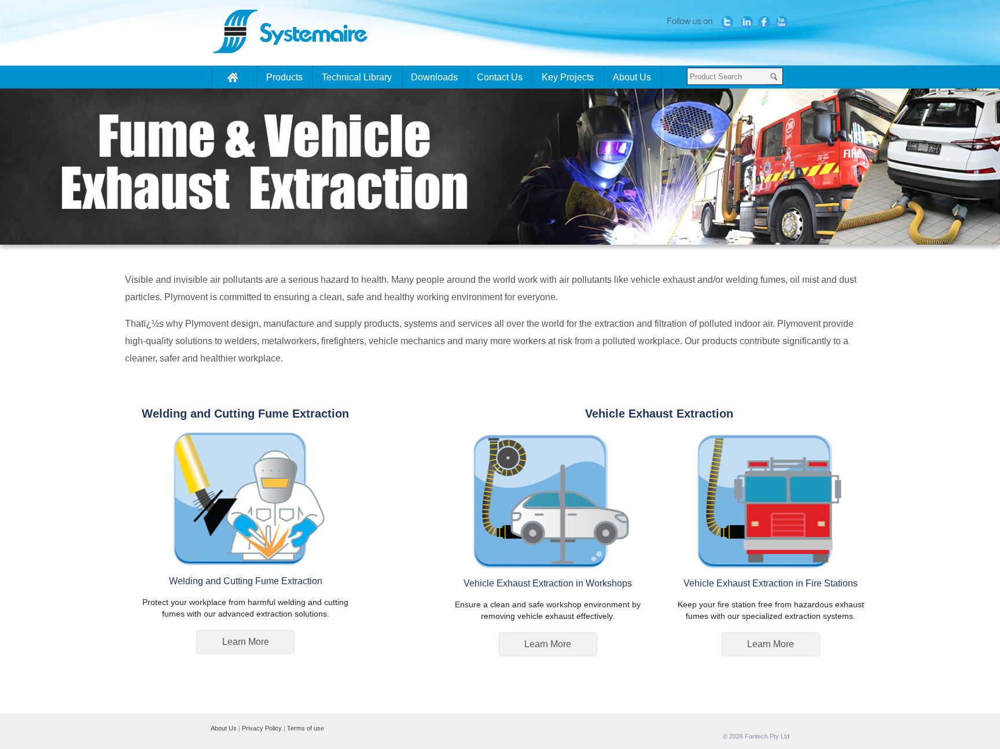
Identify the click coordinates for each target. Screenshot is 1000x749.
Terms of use (305, 728)
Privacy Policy (262, 728)
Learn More (245, 642)
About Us (224, 728)
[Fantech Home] (234, 77)
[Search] (774, 76)
